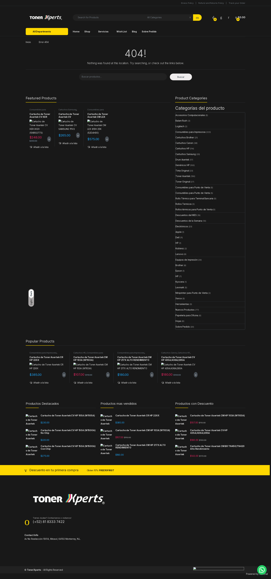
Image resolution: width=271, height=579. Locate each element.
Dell (177, 237)
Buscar (180, 77)
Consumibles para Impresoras (37, 110)
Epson (178, 270)
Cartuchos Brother (184, 137)
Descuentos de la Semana (188, 220)
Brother (179, 265)
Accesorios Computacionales (190, 115)
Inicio (28, 42)
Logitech (179, 126)
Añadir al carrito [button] (48, 139)
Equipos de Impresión (186, 259)
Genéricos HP (182, 165)
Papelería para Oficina (186, 315)
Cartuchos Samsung (67, 109)
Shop (87, 31)
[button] (38, 147)
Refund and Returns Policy (211, 3)
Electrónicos (181, 226)
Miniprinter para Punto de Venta (191, 293)
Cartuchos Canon (184, 143)
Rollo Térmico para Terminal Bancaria (194, 198)
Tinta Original (182, 170)
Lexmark (179, 287)
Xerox (178, 298)
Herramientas (182, 304)
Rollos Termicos (183, 204)
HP (176, 243)
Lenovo (179, 254)
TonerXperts (34, 569)
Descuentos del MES (186, 215)
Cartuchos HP (182, 148)
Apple (178, 232)
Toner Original (182, 181)
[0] (213, 17)
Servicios (103, 31)
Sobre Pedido (149, 31)
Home (76, 31)
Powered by (257, 574)
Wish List (122, 31)
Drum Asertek (182, 159)
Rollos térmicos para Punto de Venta (193, 209)
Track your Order (237, 3)
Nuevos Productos (184, 309)
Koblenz (179, 248)
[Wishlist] (221, 17)
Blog (134, 31)
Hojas (178, 321)
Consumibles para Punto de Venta (192, 187)
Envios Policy (187, 3)
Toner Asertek (182, 176)
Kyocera (179, 281)
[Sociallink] (25, 545)
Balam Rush (181, 120)
